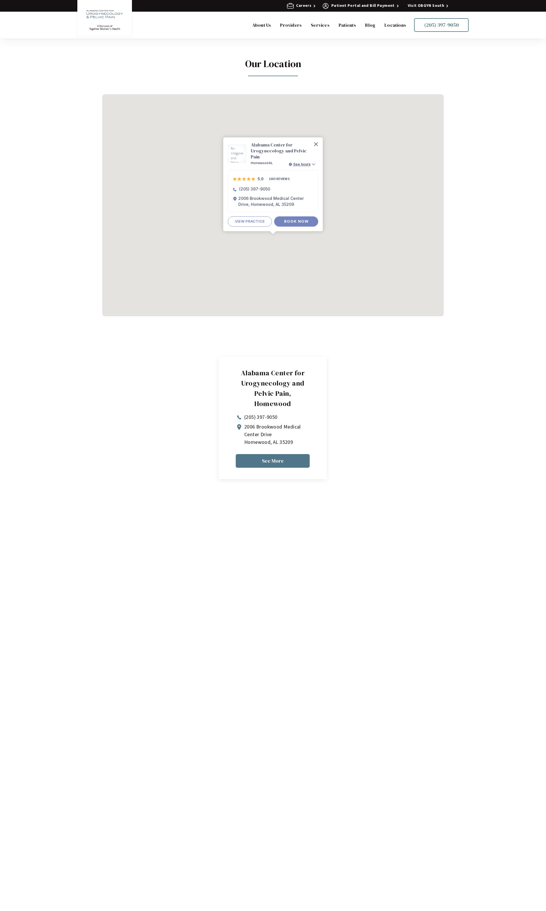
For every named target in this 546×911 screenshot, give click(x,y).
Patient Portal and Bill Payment (363, 6)
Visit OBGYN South (426, 6)
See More (273, 460)
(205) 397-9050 (441, 24)
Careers (303, 6)
